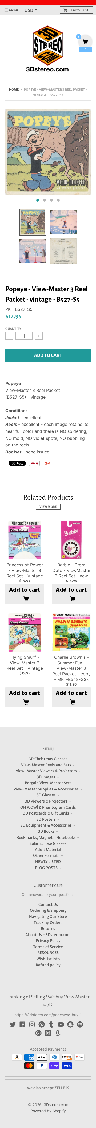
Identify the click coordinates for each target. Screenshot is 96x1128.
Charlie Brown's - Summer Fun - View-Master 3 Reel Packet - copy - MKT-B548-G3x (71, 668)
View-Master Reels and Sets (46, 765)
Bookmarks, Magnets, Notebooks (46, 837)
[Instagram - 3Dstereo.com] (32, 1024)
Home (14, 90)
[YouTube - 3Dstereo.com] (61, 1024)
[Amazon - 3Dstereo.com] (57, 1033)
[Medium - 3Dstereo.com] (48, 1033)
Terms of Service (48, 946)
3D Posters (46, 819)
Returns (48, 928)
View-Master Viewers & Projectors (46, 771)
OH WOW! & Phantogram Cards (48, 807)
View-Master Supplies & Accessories (46, 789)
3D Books (46, 831)
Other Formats (46, 855)
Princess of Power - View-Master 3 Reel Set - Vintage (24, 570)
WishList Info (48, 958)
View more (48, 507)
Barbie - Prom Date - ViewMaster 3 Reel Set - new (71, 570)
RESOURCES (48, 952)
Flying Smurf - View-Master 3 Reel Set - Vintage (24, 662)
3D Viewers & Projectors (46, 801)
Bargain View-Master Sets (48, 783)
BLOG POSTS (46, 867)
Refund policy (48, 965)
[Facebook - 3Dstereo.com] (22, 1024)
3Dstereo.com (56, 1104)
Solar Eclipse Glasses (48, 843)
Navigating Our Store (48, 916)
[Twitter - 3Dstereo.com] (13, 1024)
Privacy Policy (48, 940)
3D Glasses (46, 795)
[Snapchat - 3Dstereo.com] (70, 1024)
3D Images (46, 777)
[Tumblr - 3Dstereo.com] (51, 1024)
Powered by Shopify (48, 1110)
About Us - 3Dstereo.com (48, 934)
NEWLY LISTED (48, 861)
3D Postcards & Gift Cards (46, 813)
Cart (79, 10)
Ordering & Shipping (48, 910)
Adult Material (48, 849)
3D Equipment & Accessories (46, 825)
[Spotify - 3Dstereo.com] (80, 1024)
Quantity (13, 329)
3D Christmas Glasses (48, 758)
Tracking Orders (48, 922)
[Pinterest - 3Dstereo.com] (41, 1024)
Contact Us (48, 904)
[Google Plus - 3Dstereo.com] (38, 1033)
